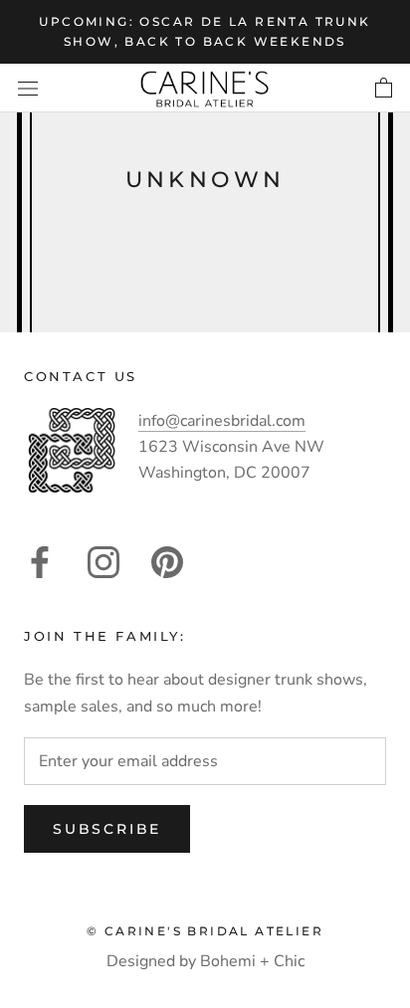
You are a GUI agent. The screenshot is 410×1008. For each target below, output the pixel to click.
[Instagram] (103, 562)
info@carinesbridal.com (222, 421)
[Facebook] (40, 562)
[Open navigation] (28, 88)
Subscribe (107, 829)
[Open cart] (383, 88)
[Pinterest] (167, 562)
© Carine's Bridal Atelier (205, 930)
